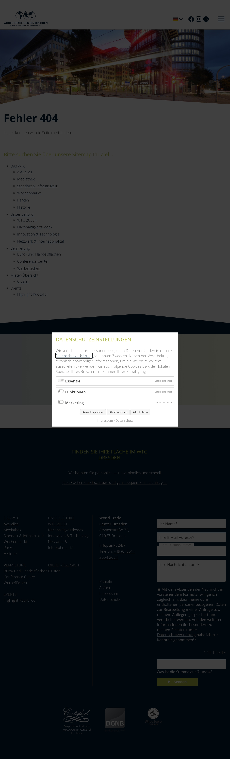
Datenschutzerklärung (74, 355)
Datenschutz (124, 420)
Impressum (105, 420)
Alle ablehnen (140, 412)
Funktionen (75, 391)
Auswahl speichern (93, 412)
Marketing (74, 402)
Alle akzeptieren (118, 412)
